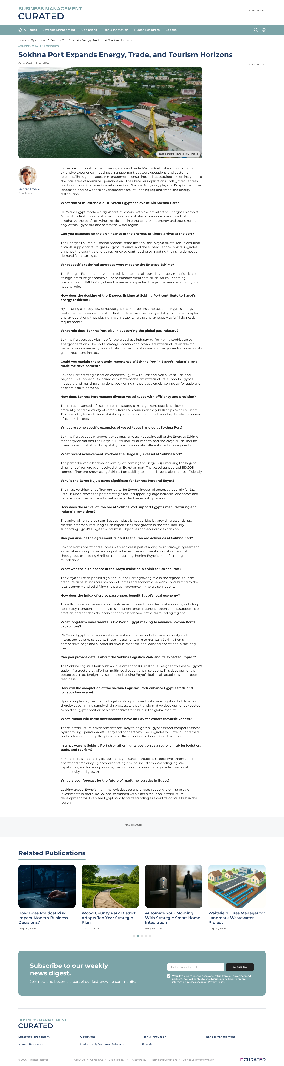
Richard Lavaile (29, 189)
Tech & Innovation (115, 30)
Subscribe (240, 967)
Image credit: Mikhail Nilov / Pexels (178, 153)
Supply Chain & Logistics (39, 46)
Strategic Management (59, 30)
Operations (89, 30)
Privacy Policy (138, 1059)
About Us (79, 1059)
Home (22, 40)
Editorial (171, 30)
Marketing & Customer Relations (102, 1044)
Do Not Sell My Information (198, 1059)
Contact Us (96, 1059)
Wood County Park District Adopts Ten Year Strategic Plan (109, 918)
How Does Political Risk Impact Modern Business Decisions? (43, 918)
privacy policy (216, 981)
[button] (134, 936)
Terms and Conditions (164, 1059)
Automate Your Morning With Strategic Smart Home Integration (172, 918)
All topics (30, 30)
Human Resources (147, 30)
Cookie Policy (116, 1059)
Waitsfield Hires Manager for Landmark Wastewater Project (236, 918)
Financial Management (219, 1036)
